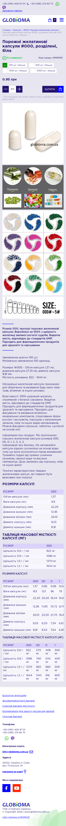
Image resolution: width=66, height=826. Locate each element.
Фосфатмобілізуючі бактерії (18, 701)
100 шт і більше (17, 65)
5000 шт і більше (46, 71)
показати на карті (12, 772)
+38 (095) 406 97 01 (13, 4)
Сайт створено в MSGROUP (16, 817)
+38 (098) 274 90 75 (41, 4)
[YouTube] (17, 788)
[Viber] (4, 7)
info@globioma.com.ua (15, 752)
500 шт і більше (43, 65)
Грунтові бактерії (12, 717)
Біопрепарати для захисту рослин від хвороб (28, 711)
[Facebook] (6, 788)
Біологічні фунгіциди (14, 696)
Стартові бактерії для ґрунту (18, 706)
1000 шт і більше (18, 71)
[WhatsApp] (57, 4)
